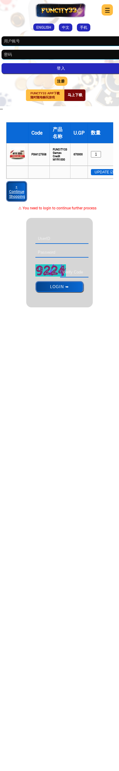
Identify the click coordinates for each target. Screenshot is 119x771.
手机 (83, 27)
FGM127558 (38, 154)
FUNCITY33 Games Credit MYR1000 (60, 154)
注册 (61, 80)
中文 (65, 27)
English (43, 27)
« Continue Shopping (17, 191)
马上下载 (75, 95)
